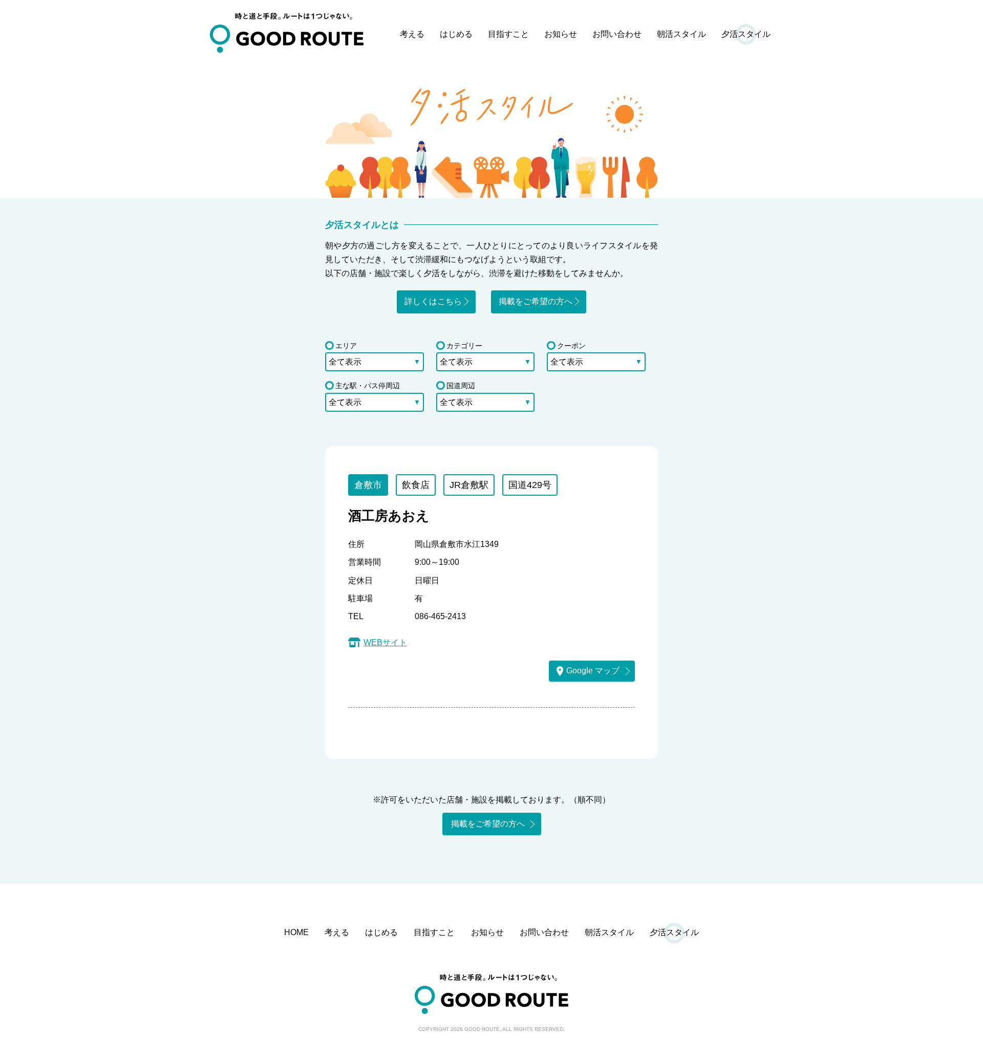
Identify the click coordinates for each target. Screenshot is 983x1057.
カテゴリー (464, 346)
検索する (491, 421)
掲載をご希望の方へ (535, 301)
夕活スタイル (746, 34)
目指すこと (508, 34)
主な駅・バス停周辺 (367, 386)
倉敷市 (368, 485)
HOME (296, 932)
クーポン (571, 346)
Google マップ (592, 670)
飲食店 (416, 485)
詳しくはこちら (433, 301)
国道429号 (529, 485)
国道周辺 (460, 386)
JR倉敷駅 (469, 485)
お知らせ (560, 34)
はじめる (456, 34)
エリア (346, 346)
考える (412, 34)
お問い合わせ (617, 34)
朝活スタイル (681, 34)
